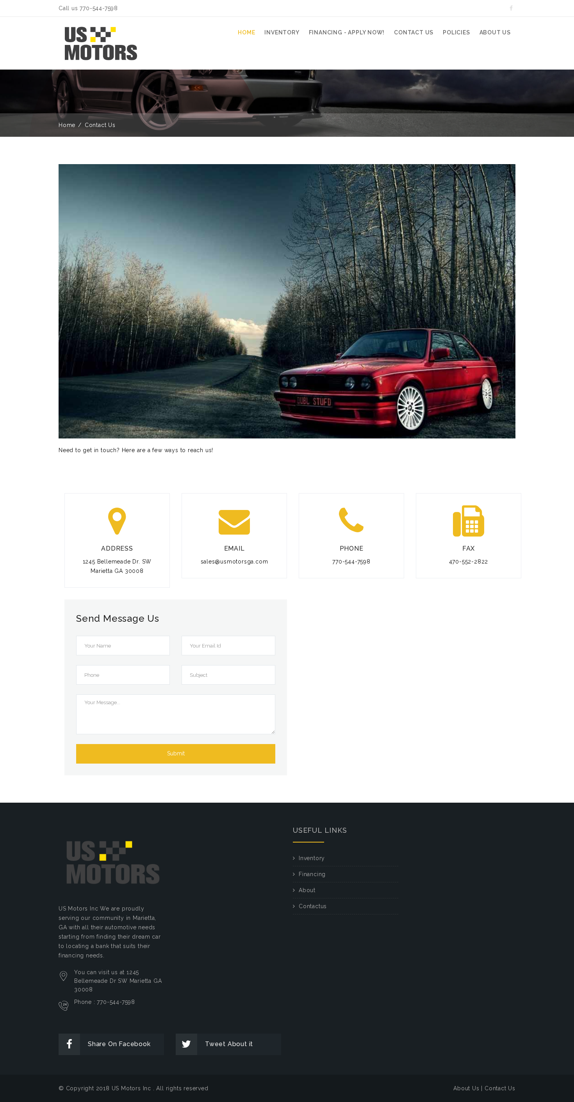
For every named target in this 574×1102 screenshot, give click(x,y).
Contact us (413, 32)
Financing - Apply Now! (347, 32)
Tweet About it (229, 1044)
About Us (466, 1088)
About (307, 890)
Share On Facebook (119, 1044)
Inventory (281, 32)
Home (246, 32)
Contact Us (500, 1088)
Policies (456, 32)
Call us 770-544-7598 (88, 8)
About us (495, 32)
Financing (312, 874)
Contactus (313, 906)
